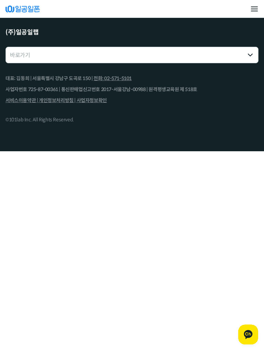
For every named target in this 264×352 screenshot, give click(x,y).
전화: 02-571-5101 (113, 78)
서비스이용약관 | (22, 100)
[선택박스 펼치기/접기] (250, 55)
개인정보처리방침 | (58, 100)
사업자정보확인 (92, 100)
